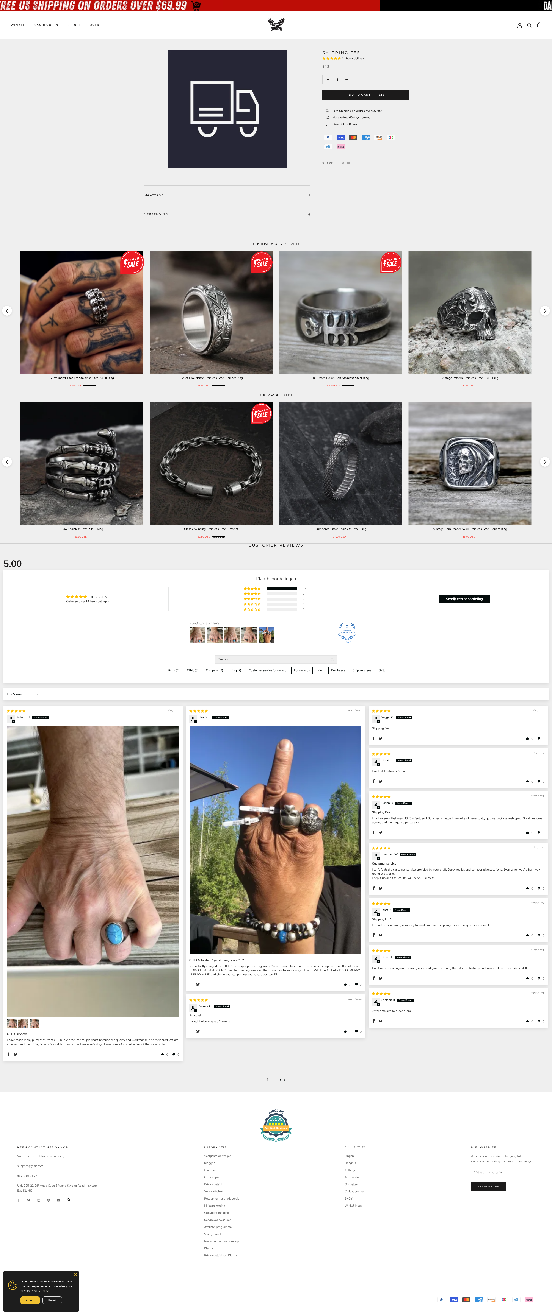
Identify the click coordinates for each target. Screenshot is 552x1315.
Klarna (208, 1248)
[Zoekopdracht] (529, 25)
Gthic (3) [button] (192, 670)
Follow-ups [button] (302, 670)
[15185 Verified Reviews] (276, 1142)
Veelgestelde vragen (217, 1156)
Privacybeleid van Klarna (220, 1255)
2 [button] (274, 1080)
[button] (332, 58)
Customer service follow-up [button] (267, 670)
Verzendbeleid (213, 1191)
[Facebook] (337, 163)
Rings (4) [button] (173, 670)
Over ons (210, 1170)
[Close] (76, 1274)
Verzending (156, 214)
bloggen (209, 1163)
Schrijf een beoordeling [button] (464, 599)
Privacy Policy (40, 1291)
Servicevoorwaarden (217, 1220)
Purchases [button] (338, 670)
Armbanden (352, 1177)
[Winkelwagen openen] (539, 24)
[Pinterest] (348, 163)
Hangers (350, 1163)
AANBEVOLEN (46, 24)
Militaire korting (214, 1206)
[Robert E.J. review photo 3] (23, 1023)
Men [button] (320, 670)
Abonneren (488, 1186)
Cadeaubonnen (355, 1191)
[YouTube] (58, 1199)
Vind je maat (212, 1234)
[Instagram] (38, 1199)
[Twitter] (343, 163)
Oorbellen (351, 1184)
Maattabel (155, 195)
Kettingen (351, 1170)
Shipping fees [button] (362, 670)
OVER (95, 24)
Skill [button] (382, 670)
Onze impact (212, 1177)
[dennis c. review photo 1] (275, 840)
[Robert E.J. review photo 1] (93, 871)
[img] (16, 711)
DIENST (73, 24)
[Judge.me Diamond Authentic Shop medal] (347, 631)
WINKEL (18, 24)
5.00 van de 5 (98, 597)
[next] (545, 311)
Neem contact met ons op (221, 1241)
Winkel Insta (353, 1206)
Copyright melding (216, 1213)
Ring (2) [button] (236, 670)
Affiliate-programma (218, 1227)
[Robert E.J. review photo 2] (12, 1023)
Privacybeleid (213, 1184)
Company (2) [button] (214, 670)
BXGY (348, 1199)
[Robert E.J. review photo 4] (34, 1023)
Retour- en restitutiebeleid (221, 1199)
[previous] (7, 311)
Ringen (349, 1156)
